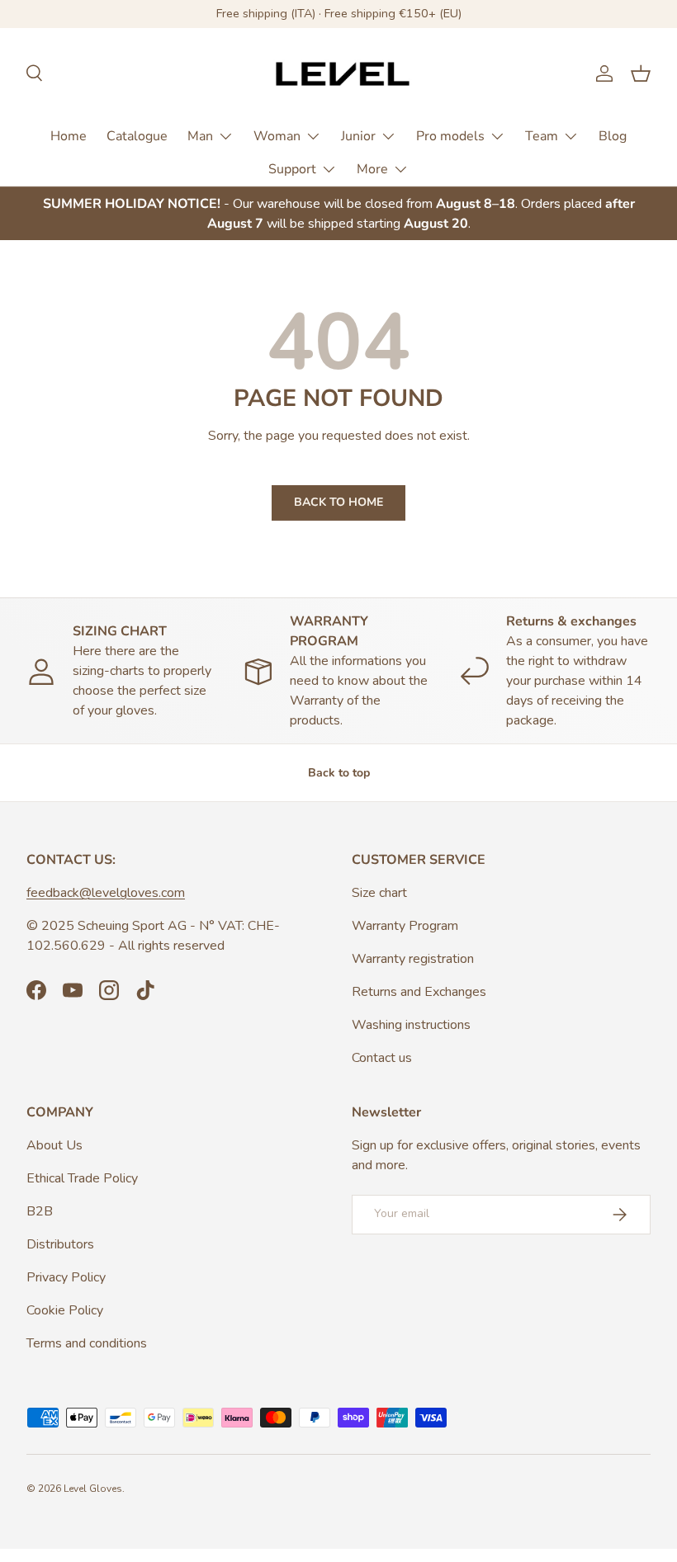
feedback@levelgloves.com (105, 893)
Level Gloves (93, 1488)
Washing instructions (411, 1025)
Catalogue (137, 136)
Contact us (382, 1058)
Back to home (338, 502)
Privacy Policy (66, 1277)
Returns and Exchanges (419, 992)
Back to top (339, 773)
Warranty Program (405, 926)
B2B (39, 1211)
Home (68, 136)
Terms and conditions (86, 1343)
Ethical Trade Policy (82, 1178)
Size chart (379, 893)
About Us (54, 1145)
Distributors (60, 1244)
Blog (613, 136)
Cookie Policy (64, 1310)
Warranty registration (413, 959)
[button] (641, 73)
